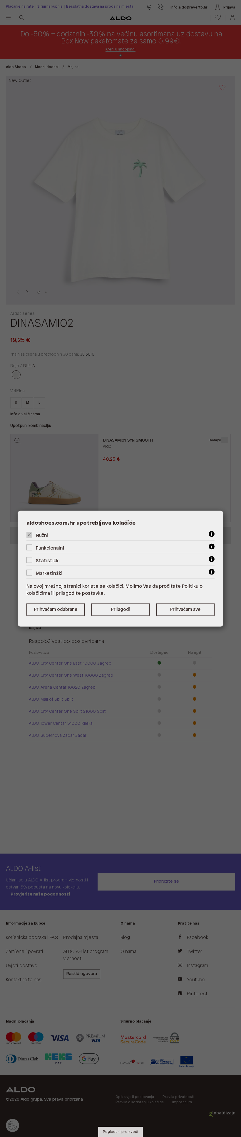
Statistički (48, 560)
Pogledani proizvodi (120, 1132)
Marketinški (49, 573)
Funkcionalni (50, 547)
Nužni (42, 535)
